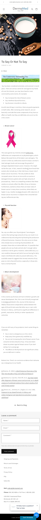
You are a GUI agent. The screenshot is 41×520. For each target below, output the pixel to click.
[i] (28, 168)
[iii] (7, 302)
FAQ (5, 476)
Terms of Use (8, 468)
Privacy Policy (8, 472)
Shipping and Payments (11, 459)
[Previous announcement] (3, 2)
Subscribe (7, 481)
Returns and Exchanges (11, 463)
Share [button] (5, 71)
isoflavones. (29, 153)
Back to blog (22, 405)
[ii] (20, 192)
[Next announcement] (37, 2)
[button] (4, 9)
